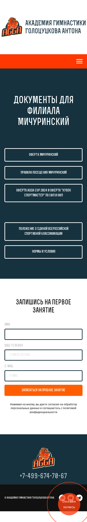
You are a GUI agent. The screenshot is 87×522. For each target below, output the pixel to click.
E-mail (8, 366)
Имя (7, 325)
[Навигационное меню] (79, 61)
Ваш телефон (13, 345)
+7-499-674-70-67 (43, 476)
